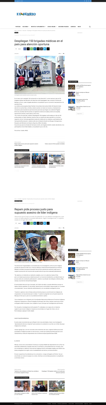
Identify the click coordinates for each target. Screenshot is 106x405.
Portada (49, 403)
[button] (90, 26)
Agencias (86, 403)
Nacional (24, 30)
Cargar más (79, 113)
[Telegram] (44, 48)
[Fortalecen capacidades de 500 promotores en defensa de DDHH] (40, 158)
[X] (91, 1)
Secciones (20, 30)
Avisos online (71, 403)
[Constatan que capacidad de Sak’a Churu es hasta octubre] (22, 158)
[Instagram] (87, 1)
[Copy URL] (48, 48)
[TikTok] (88, 1)
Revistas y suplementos (62, 403)
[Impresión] (41, 48)
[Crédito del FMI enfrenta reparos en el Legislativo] (71, 87)
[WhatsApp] (31, 48)
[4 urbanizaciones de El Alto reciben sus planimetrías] (57, 158)
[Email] (38, 48)
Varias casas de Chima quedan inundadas (55, 143)
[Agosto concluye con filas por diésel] (71, 94)
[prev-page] (15, 171)
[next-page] (18, 171)
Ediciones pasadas (79, 403)
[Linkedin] (34, 48)
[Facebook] (85, 1)
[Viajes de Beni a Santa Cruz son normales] (71, 108)
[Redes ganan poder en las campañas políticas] (71, 101)
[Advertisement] (65, 14)
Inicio (15, 30)
